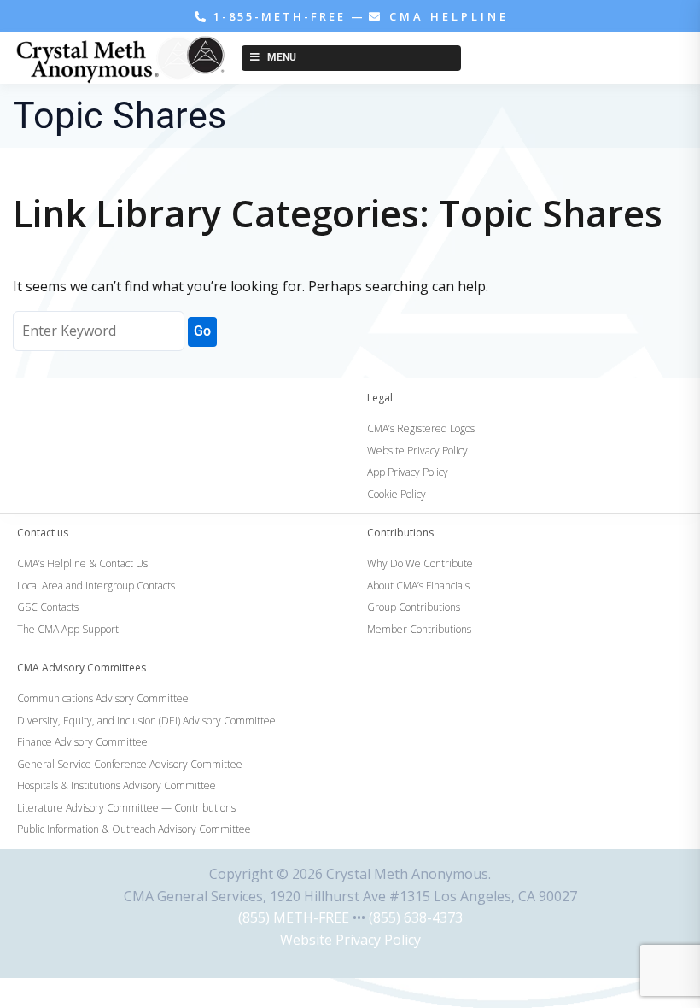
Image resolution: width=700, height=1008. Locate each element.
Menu (281, 57)
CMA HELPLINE (446, 16)
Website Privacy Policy (350, 939)
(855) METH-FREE (293, 917)
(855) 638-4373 (416, 917)
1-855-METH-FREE (279, 16)
